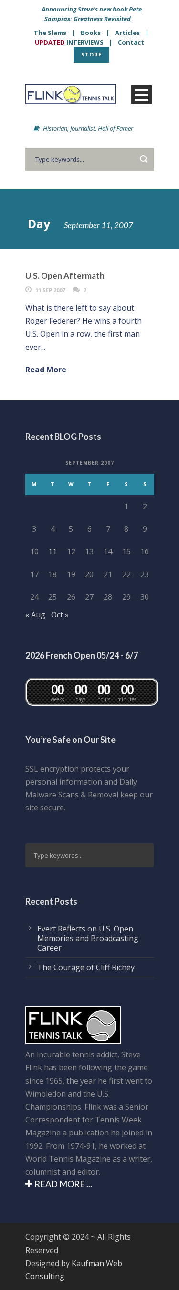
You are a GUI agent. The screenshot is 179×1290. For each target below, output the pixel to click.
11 (52, 551)
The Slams (50, 32)
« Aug (35, 614)
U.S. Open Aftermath (65, 275)
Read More (45, 369)
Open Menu (141, 94)
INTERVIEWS (69, 42)
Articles (127, 32)
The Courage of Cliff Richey (86, 967)
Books (91, 32)
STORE (91, 54)
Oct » (60, 614)
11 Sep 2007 (50, 289)
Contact (131, 42)
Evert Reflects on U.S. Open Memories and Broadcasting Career (87, 938)
